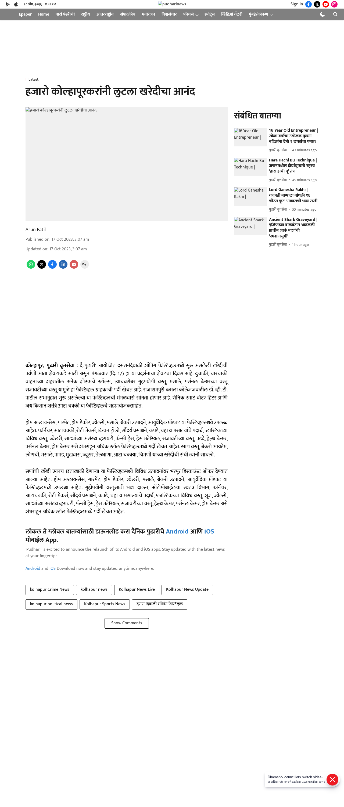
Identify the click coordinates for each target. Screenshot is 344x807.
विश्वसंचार (169, 14)
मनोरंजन (148, 14)
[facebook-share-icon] (52, 267)
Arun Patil (36, 230)
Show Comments (126, 623)
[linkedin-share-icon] (63, 267)
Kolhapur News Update (187, 589)
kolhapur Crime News (49, 589)
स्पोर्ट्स (210, 14)
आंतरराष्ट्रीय (105, 14)
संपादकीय (127, 14)
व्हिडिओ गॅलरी (231, 14)
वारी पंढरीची (65, 14)
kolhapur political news (51, 604)
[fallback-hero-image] (250, 137)
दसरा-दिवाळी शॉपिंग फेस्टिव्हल (160, 604)
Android (177, 531)
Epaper (25, 14)
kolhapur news (94, 589)
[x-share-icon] (41, 267)
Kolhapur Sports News (104, 604)
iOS (209, 531)
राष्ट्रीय (85, 14)
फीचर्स (188, 14)
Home (43, 14)
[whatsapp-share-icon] (31, 267)
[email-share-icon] (74, 267)
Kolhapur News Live (137, 589)
